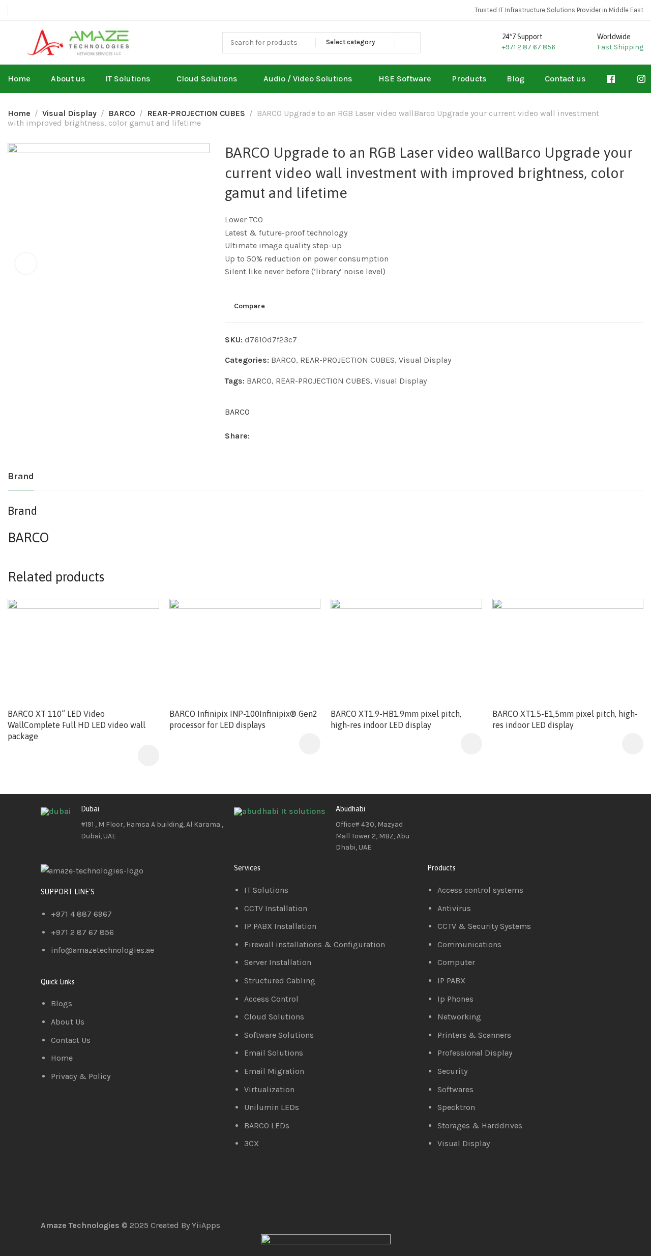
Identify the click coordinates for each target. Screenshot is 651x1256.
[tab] (21, 476)
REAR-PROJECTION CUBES (196, 113)
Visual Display (69, 113)
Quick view (140, 642)
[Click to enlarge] (26, 263)
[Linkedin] (467, 817)
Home (19, 113)
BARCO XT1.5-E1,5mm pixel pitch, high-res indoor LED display (565, 719)
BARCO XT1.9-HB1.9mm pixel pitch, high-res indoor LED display (396, 719)
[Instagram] (495, 817)
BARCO (121, 113)
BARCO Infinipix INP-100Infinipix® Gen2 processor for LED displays (243, 719)
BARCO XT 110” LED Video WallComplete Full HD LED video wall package (76, 725)
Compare (249, 306)
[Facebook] (440, 817)
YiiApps (206, 1225)
